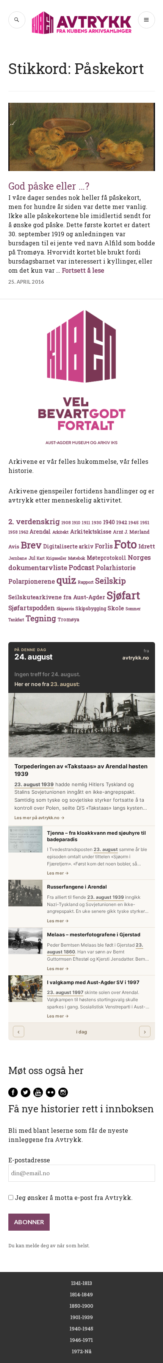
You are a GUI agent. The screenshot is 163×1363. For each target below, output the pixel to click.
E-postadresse (29, 1160)
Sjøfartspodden (31, 608)
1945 (134, 522)
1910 (76, 522)
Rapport (86, 582)
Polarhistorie (116, 568)
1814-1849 (81, 1294)
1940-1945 (81, 1328)
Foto (125, 544)
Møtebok (76, 558)
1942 (121, 522)
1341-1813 (81, 1283)
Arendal (40, 531)
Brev (31, 545)
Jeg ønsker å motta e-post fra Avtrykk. (73, 1197)
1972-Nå (81, 1351)
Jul (31, 558)
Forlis (104, 546)
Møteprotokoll (106, 557)
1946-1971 (81, 1339)
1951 (144, 522)
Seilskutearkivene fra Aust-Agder (56, 597)
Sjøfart (123, 595)
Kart (41, 558)
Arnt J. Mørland (131, 532)
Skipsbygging (90, 608)
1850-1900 (81, 1305)
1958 (12, 532)
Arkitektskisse (90, 531)
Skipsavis (65, 608)
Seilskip (110, 580)
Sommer (133, 608)
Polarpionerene (31, 581)
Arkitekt (60, 532)
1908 (66, 522)
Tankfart (16, 619)
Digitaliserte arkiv (68, 546)
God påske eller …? (48, 186)
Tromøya (68, 619)
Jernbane (17, 558)
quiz (66, 579)
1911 (86, 522)
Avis (13, 546)
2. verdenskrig (34, 521)
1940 (109, 522)
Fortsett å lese (83, 270)
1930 (97, 522)
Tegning (41, 618)
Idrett (146, 546)
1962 (23, 532)
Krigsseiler (56, 558)
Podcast (81, 567)
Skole (116, 608)
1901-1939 (82, 1317)
